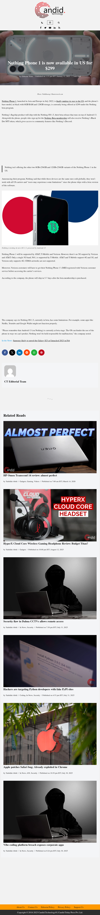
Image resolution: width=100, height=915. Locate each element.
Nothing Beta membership (55, 118)
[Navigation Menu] (50, 22)
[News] (59, 27)
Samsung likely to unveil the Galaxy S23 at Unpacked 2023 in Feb (41, 340)
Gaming (30, 481)
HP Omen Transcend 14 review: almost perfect (30, 475)
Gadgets (23, 481)
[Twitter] (45, 27)
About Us (20, 907)
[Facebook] (40, 27)
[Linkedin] (54, 27)
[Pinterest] (41, 352)
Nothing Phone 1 (9, 101)
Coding (22, 695)
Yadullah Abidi (11, 481)
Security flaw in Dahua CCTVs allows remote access (33, 621)
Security (30, 627)
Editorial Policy (48, 907)
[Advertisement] (50, 144)
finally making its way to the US (70, 101)
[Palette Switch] (42, 22)
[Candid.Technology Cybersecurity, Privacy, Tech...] (50, 10)
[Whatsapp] (34, 352)
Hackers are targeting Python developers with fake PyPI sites (38, 689)
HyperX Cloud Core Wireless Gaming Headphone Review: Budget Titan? (45, 543)
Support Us (79, 907)
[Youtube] (50, 27)
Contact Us (33, 907)
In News (23, 627)
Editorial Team (27, 76)
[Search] (59, 22)
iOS (28, 773)
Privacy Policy (64, 907)
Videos (36, 481)
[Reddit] (27, 352)
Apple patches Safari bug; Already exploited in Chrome (35, 767)
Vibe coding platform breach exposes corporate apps (33, 845)
